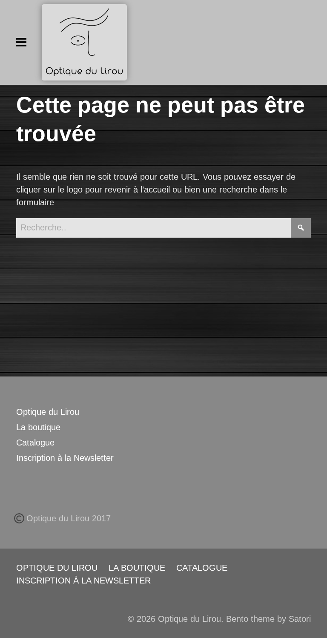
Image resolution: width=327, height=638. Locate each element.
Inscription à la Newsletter (65, 458)
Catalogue (35, 442)
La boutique (38, 427)
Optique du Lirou (47, 412)
